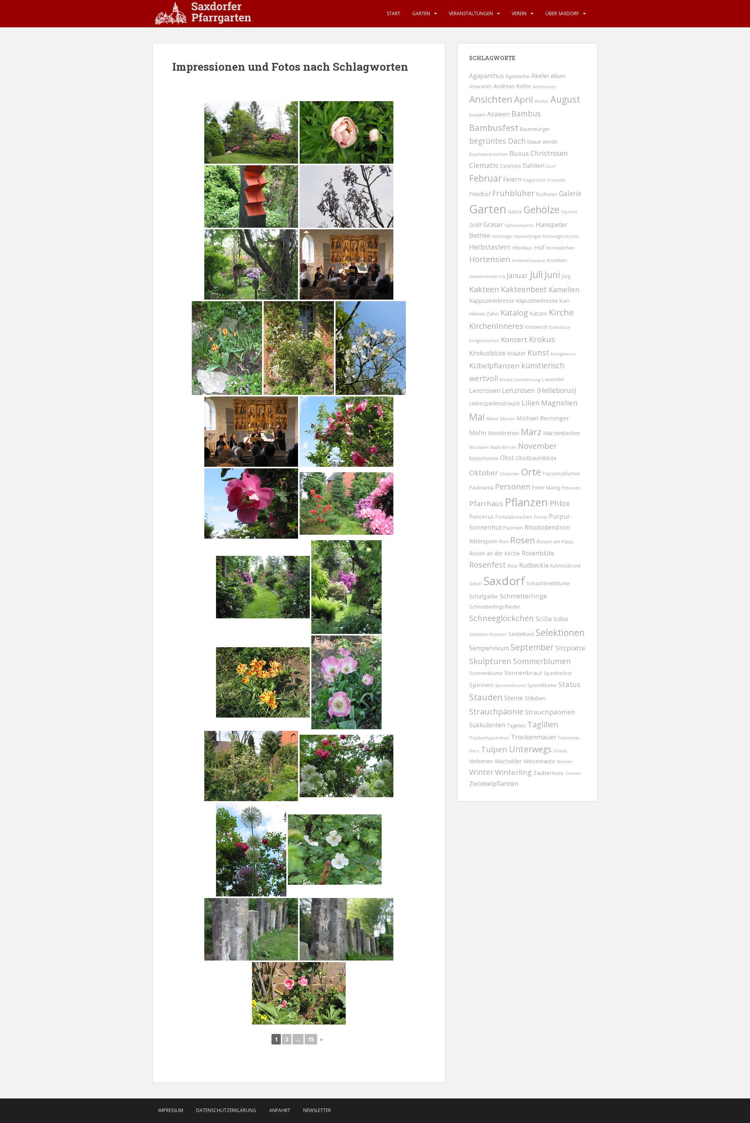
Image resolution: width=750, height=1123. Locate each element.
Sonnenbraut (523, 673)
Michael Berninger (542, 418)
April (523, 99)
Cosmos (510, 166)
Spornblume (542, 685)
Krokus (542, 339)
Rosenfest (487, 564)
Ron (504, 541)
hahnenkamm (519, 225)
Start (393, 13)
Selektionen (560, 632)
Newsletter (317, 1110)
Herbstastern (490, 247)
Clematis (483, 165)
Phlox (560, 503)
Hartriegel (502, 236)
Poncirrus (481, 516)
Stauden (486, 697)
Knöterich (536, 326)
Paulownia (481, 487)
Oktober (483, 472)
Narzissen (479, 447)
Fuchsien (546, 194)
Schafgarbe (483, 596)
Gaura (514, 211)
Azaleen (498, 114)
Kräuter (516, 353)
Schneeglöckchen (501, 617)
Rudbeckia (533, 565)
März (531, 432)
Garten (421, 13)
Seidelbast (521, 633)
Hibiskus (522, 248)
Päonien (513, 527)
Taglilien (543, 724)
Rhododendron (547, 527)
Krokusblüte (487, 353)
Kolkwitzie (559, 327)
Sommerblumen (542, 661)
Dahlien (534, 165)
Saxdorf (504, 581)
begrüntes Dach (497, 141)
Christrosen (549, 153)
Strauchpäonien (550, 711)
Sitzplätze (570, 647)
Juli (536, 274)
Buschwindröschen (488, 154)
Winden (565, 761)
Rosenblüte (537, 553)
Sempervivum (489, 648)
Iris (502, 276)
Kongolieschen (484, 340)
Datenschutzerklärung (226, 1110)
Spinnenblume (510, 685)
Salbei (475, 583)
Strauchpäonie (496, 711)
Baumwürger (535, 129)
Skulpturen (490, 660)
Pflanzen (526, 502)
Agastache (517, 76)
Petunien (571, 488)
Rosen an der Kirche (494, 553)
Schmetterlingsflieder (494, 606)
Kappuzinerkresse (491, 300)
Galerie (570, 193)
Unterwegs (530, 749)
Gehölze (541, 209)
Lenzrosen (484, 390)
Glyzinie (569, 211)
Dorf (550, 166)
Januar (517, 275)
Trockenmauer (533, 736)
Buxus (519, 153)
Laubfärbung (527, 379)
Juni (552, 274)
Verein (519, 13)
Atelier (542, 101)
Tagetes (516, 725)
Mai (477, 417)
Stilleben (535, 698)
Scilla (544, 618)
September (532, 647)
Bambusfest (493, 127)
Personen (512, 486)
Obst (507, 457)
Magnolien (559, 402)
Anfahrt (279, 1110)
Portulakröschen (513, 517)
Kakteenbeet (524, 289)
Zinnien (573, 773)
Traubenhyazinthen (489, 738)
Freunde (556, 180)
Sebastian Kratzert (488, 634)
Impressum (170, 1110)
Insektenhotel (483, 276)
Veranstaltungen (471, 13)
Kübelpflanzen (494, 366)
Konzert (514, 339)
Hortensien (490, 259)
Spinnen (481, 685)
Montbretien (503, 433)
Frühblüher (513, 192)
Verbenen (481, 761)
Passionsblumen (561, 473)
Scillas (560, 619)
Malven (507, 418)
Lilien (530, 402)
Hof (539, 247)
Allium (558, 76)
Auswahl (477, 115)
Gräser (493, 224)
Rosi (512, 565)
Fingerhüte (534, 180)
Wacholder (508, 761)
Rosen (522, 540)
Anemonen (544, 86)
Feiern (512, 179)
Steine (513, 697)
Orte (531, 471)
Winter (481, 772)
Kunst (538, 352)
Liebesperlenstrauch (494, 403)
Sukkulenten (487, 725)
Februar (485, 178)
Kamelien (563, 289)
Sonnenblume (486, 673)
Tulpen (494, 749)
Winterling (513, 772)
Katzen (538, 313)
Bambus (526, 113)
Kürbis (506, 379)
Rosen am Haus (555, 541)
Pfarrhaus (486, 503)
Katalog (514, 312)
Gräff (475, 225)
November (537, 446)
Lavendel (553, 379)
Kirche (561, 312)
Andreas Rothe (512, 86)
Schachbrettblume (548, 583)
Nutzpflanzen (483, 458)
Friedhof (480, 194)
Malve (492, 418)
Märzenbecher (561, 433)
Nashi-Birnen (503, 447)
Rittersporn (483, 541)
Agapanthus (486, 75)
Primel (540, 517)
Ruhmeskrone (565, 565)
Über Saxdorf (562, 13)
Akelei (540, 75)
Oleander (510, 474)
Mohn (477, 432)
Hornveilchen (560, 248)
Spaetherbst (557, 673)
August (565, 99)
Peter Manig (546, 487)
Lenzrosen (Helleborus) (539, 390)
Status (569, 684)
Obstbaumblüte (536, 458)
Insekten (557, 260)
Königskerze (563, 354)
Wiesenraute (539, 761)
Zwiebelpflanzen (493, 783)
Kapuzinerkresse (537, 300)
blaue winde (542, 141)
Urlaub (560, 750)
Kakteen (484, 289)
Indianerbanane (528, 260)
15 (311, 1039)
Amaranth (480, 86)
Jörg (566, 276)
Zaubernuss (548, 773)
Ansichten (490, 99)
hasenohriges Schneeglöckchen (546, 236)
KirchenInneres (496, 326)
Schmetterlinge (523, 595)
